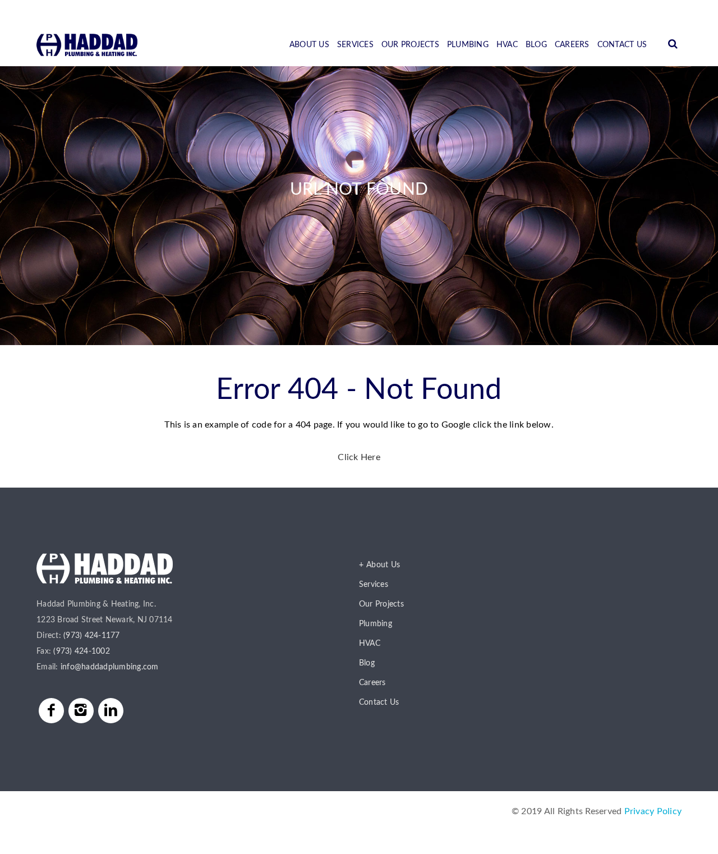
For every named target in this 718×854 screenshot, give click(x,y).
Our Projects (410, 45)
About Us (309, 45)
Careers (572, 45)
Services (355, 45)
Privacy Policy (653, 811)
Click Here (359, 457)
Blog (536, 45)
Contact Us (622, 45)
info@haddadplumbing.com (110, 667)
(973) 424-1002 (81, 651)
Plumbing (468, 45)
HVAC (507, 45)
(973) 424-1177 (91, 636)
